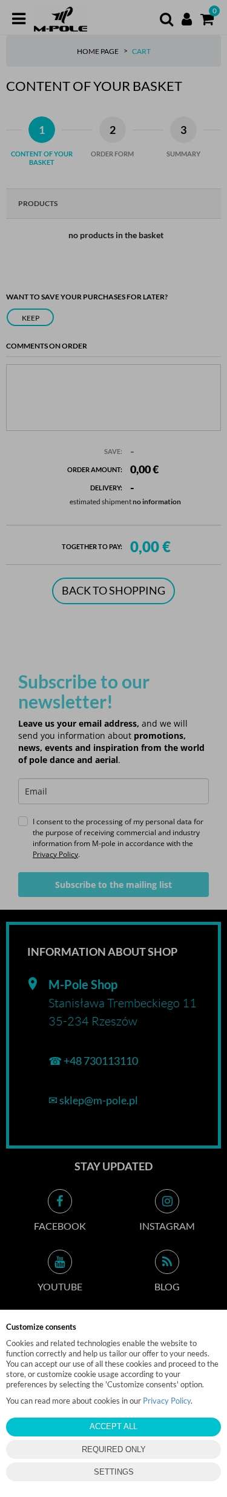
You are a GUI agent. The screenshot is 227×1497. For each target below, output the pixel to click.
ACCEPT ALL (113, 1426)
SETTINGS (114, 1471)
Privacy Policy (167, 1400)
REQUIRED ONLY (114, 1449)
